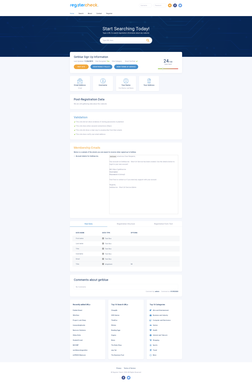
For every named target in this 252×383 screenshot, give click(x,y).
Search (81, 13)
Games (155, 325)
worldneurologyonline (80, 350)
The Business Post (117, 355)
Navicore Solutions (79, 330)
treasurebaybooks (79, 325)
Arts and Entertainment (161, 310)
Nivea (113, 340)
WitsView (76, 315)
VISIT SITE (81, 67)
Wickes (113, 325)
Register (109, 13)
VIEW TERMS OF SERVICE (126, 67)
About (90, 13)
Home (72, 13)
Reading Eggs (115, 330)
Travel (155, 350)
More (154, 355)
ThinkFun (114, 320)
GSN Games (115, 315)
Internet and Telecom (160, 335)
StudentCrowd (78, 340)
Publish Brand (77, 310)
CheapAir (114, 310)
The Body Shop (116, 345)
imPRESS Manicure (79, 355)
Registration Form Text (163, 224)
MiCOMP (76, 345)
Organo (113, 335)
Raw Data (88, 224)
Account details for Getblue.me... (87, 156)
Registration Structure (126, 224)
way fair (114, 350)
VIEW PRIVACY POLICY (101, 67)
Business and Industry (160, 315)
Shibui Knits (77, 335)
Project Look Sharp (79, 320)
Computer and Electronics (162, 320)
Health (155, 330)
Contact (99, 13)
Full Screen (113, 156)
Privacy (118, 368)
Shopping (156, 340)
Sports (155, 345)
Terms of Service (130, 368)
